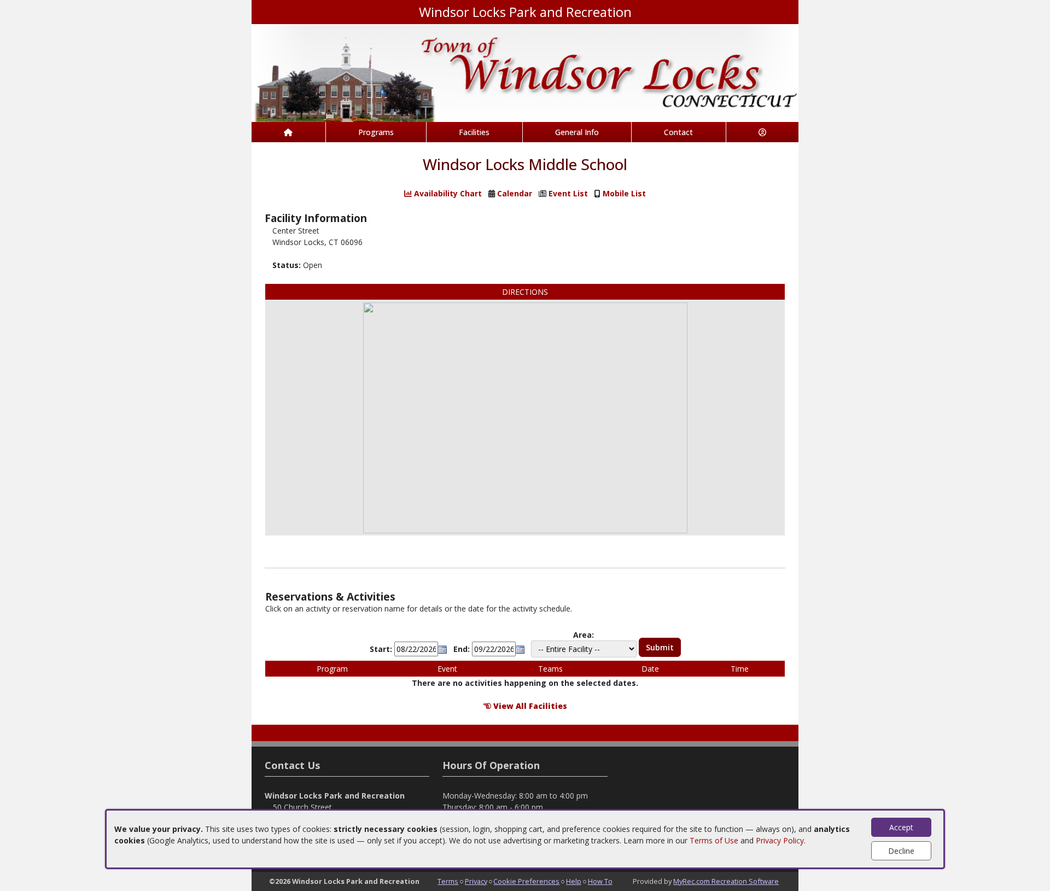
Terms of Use (714, 840)
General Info (577, 132)
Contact (678, 132)
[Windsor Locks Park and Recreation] (525, 72)
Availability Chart (447, 193)
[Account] (762, 132)
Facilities (474, 132)
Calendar (514, 193)
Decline (901, 851)
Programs (376, 132)
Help (573, 881)
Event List (568, 193)
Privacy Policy (780, 840)
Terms (448, 881)
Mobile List (624, 193)
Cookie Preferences (526, 881)
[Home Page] (288, 132)
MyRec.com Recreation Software (726, 881)
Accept (901, 827)
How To (600, 881)
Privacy (476, 881)
